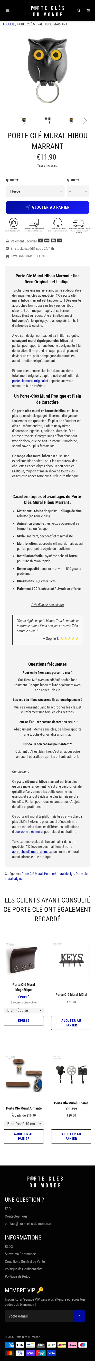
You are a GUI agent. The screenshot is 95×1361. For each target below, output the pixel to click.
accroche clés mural (29, 831)
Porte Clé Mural (32, 874)
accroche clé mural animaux (32, 851)
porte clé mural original (28, 381)
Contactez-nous (16, 1216)
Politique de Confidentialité (23, 1269)
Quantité (12, 180)
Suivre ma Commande (20, 1254)
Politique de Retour (18, 1276)
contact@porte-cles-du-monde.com (30, 1223)
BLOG (9, 1246)
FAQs (8, 1209)
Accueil (8, 24)
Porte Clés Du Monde (27, 1337)
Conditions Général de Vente (25, 1261)
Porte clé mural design (59, 874)
